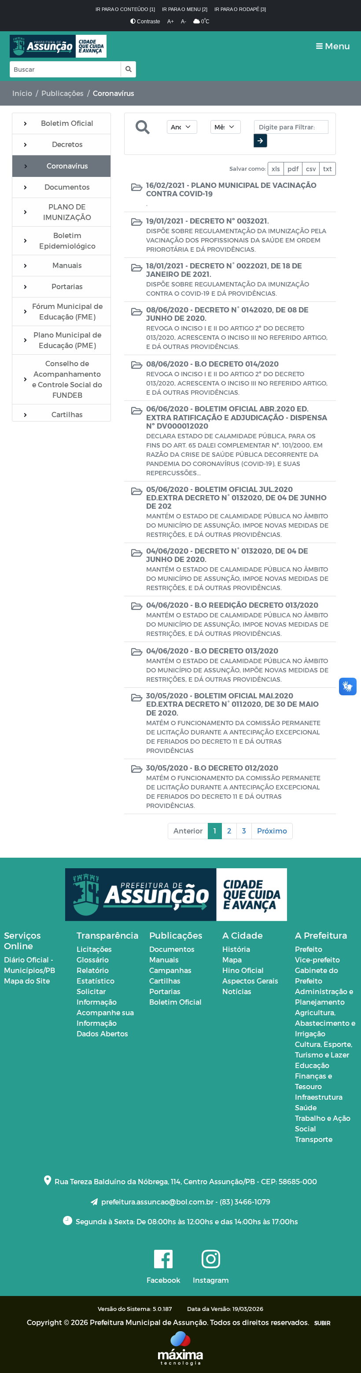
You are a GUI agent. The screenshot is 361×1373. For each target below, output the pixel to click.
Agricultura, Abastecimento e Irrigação (325, 1023)
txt (327, 169)
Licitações (94, 949)
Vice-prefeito (317, 959)
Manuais (164, 959)
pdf (292, 169)
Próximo (272, 830)
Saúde (306, 1107)
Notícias (236, 991)
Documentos (172, 949)
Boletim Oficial (175, 1002)
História (236, 949)
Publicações (62, 93)
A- (183, 21)
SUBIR (322, 1323)
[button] (128, 69)
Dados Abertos (102, 1033)
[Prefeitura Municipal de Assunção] (58, 46)
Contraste (148, 21)
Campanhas (170, 970)
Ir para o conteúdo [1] (125, 9)
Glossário (93, 959)
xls (276, 169)
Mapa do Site (27, 981)
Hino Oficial (243, 970)
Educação (312, 1065)
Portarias (164, 991)
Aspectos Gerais (250, 981)
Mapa (232, 959)
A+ (170, 21)
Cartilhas (164, 981)
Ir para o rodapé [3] (240, 9)
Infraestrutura (319, 1097)
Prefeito (308, 949)
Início (22, 93)
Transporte (313, 1139)
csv (311, 169)
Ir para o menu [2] (184, 9)
